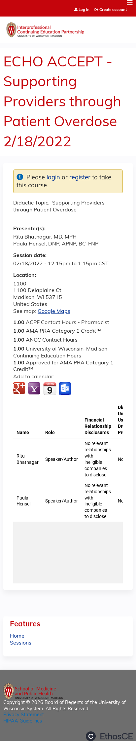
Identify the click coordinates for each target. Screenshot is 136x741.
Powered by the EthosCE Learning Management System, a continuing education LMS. (109, 736)
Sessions (20, 643)
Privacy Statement (23, 715)
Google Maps (54, 311)
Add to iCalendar (49, 388)
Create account (113, 10)
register (79, 178)
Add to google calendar (20, 388)
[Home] (68, 28)
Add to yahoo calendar (35, 388)
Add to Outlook (65, 388)
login (53, 178)
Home (17, 636)
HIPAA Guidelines (22, 721)
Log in (84, 10)
